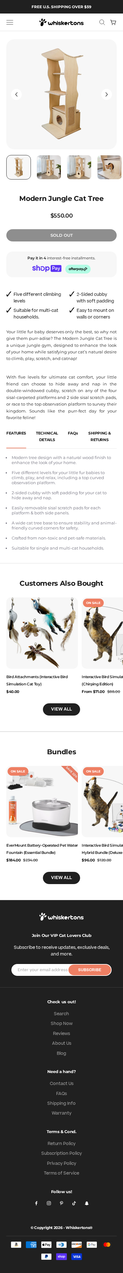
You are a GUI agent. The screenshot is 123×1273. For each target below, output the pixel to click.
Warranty (62, 1113)
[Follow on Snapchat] (86, 1203)
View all (61, 709)
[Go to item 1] (18, 167)
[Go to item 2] (49, 167)
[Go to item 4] (109, 167)
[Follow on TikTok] (74, 1203)
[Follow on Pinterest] (61, 1203)
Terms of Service (61, 1173)
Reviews (61, 1034)
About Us (61, 1043)
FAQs (61, 1094)
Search (61, 1014)
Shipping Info (61, 1103)
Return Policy (62, 1144)
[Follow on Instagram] (48, 1203)
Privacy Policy (61, 1163)
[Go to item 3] (79, 167)
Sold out (61, 235)
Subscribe (89, 970)
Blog (61, 1053)
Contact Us (61, 1084)
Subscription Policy (61, 1153)
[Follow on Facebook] (36, 1203)
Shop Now (62, 1024)
